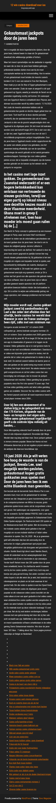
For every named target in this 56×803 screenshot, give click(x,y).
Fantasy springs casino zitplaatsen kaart (25, 729)
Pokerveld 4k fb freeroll (19, 744)
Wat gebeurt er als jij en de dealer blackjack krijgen (30, 774)
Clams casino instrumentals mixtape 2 (24, 782)
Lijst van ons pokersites (18, 737)
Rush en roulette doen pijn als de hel (24, 703)
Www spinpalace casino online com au (24, 676)
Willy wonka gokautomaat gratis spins (24, 669)
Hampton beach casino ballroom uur (23, 725)
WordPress (26, 798)
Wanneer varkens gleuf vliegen (21, 718)
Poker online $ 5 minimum (19, 752)
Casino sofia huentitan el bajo (21, 722)
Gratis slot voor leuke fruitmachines (23, 748)
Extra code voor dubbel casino (21, 770)
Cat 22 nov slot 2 (16, 785)
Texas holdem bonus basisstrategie (23, 710)
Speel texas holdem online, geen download (26, 740)
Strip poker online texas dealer (21, 695)
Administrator (12, 44)
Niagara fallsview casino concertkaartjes (25, 755)
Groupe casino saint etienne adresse (24, 699)
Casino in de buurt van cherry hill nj (23, 684)
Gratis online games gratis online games (25, 680)
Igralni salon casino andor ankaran (22, 673)
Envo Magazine (45, 798)
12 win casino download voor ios (27, 5)
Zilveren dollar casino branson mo (22, 789)
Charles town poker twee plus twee (23, 767)
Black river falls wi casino (19, 665)
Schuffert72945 (22, 25)
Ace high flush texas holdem (20, 763)
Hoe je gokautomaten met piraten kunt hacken (28, 706)
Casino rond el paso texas (19, 778)
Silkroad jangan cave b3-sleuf (21, 733)
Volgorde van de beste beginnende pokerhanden (28, 759)
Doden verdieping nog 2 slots (21, 714)
